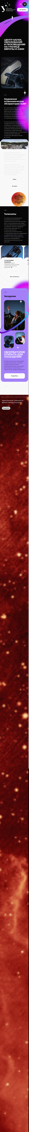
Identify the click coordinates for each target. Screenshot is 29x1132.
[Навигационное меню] (25, 4)
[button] (20, 4)
